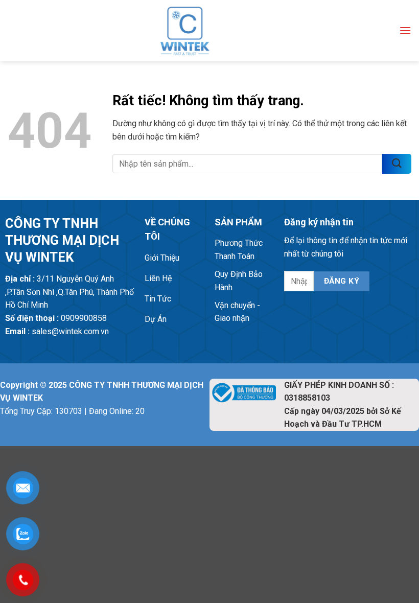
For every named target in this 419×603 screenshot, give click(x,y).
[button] (405, 30)
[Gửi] (396, 164)
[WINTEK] (185, 30)
